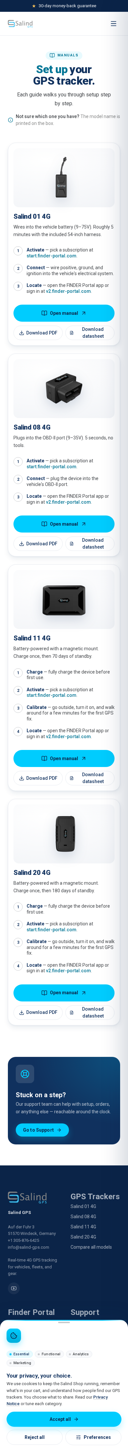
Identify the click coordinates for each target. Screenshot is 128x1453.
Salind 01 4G (83, 1206)
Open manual (64, 313)
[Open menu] (113, 23)
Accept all (60, 1419)
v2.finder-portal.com (68, 291)
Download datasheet (93, 333)
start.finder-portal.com (51, 255)
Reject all (35, 1437)
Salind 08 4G (83, 1216)
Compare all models (91, 1247)
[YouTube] (14, 1288)
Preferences (97, 1437)
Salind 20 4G (83, 1237)
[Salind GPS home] (20, 24)
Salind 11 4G (83, 1226)
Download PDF (41, 332)
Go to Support (38, 1130)
